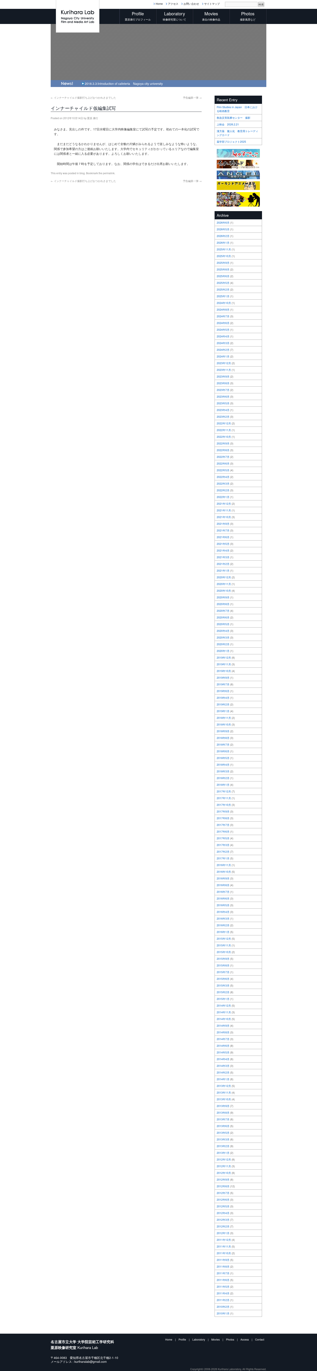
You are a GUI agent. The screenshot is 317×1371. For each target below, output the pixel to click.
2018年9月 (223, 731)
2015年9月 (223, 958)
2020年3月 (223, 637)
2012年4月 (223, 1213)
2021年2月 (223, 564)
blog (82, 173)
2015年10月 (224, 952)
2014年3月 (223, 1065)
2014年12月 (224, 1005)
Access (244, 1339)
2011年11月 (224, 1246)
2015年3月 (223, 985)
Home (159, 3)
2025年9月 (223, 262)
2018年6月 (223, 751)
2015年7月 (223, 972)
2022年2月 (223, 490)
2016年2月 (223, 925)
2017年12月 (224, 791)
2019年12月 (224, 657)
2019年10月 (224, 671)
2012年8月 (223, 1186)
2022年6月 (223, 463)
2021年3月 (223, 557)
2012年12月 (224, 1159)
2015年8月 (223, 965)
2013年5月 (223, 1132)
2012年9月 (223, 1179)
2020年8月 (223, 604)
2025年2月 (223, 289)
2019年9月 (223, 677)
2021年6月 (223, 537)
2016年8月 (223, 885)
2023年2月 (223, 416)
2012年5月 (223, 1206)
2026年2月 (223, 236)
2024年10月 (224, 303)
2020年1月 (223, 651)
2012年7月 (223, 1193)
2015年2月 (223, 992)
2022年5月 (223, 470)
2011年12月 (224, 1239)
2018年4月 (223, 764)
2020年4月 (223, 631)
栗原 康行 (92, 118)
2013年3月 (223, 1139)
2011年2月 (223, 1300)
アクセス (173, 3)
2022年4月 (223, 477)
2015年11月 (224, 945)
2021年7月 (223, 530)
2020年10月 (224, 590)
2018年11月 (224, 717)
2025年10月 (224, 256)
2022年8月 (223, 450)
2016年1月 (223, 932)
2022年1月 (223, 497)
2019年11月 (224, 664)
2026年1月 (223, 242)
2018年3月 (223, 771)
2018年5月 (223, 758)
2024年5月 (223, 329)
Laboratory (198, 1339)
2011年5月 (223, 1286)
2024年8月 (223, 309)
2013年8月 (223, 1112)
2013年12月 (224, 1086)
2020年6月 (223, 617)
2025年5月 (223, 283)
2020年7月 (223, 610)
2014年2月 (223, 1072)
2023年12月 (224, 363)
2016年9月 (223, 878)
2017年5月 (223, 838)
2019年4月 (223, 697)
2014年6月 (223, 1045)
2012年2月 (223, 1226)
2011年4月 (223, 1293)
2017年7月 (223, 825)
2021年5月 (223, 544)
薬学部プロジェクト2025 (231, 141)
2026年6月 (223, 222)
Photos (230, 1339)
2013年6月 (223, 1126)
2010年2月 (223, 1306)
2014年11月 (224, 1012)
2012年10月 (224, 1173)
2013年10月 (224, 1099)
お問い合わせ (191, 3)
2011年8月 (223, 1266)
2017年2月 (223, 851)
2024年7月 (223, 316)
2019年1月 (223, 711)
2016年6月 (223, 898)
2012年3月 (223, 1219)
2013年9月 (223, 1106)
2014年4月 (223, 1059)
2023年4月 (223, 410)
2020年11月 (224, 584)
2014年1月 (223, 1079)
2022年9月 (223, 443)
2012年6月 (223, 1199)
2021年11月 (224, 510)
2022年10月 (224, 436)
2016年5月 (223, 905)
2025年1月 (223, 296)
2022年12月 (224, 423)
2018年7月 (223, 744)
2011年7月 (223, 1273)
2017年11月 (224, 798)
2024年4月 (223, 336)
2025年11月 (224, 249)
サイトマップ (212, 3)
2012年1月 (223, 1233)
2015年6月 (223, 978)
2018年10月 (224, 724)
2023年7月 (223, 390)
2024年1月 (223, 356)
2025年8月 (223, 269)
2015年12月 (224, 938)
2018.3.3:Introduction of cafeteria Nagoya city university (124, 83)
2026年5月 (223, 229)
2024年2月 (223, 349)
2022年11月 (224, 430)
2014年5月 (223, 1052)
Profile (182, 1339)
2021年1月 (223, 570)
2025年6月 (223, 276)
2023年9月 (223, 376)
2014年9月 (223, 1025)
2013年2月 (223, 1146)
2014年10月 (224, 1019)
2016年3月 (223, 918)
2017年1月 (223, 858)
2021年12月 (224, 503)
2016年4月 (223, 912)
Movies (215, 1339)
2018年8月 (223, 738)
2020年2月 (223, 644)
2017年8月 (223, 818)
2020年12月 (224, 577)
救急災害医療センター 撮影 (233, 117)
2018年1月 (223, 784)
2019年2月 (223, 704)
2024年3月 (223, 343)
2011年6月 (223, 1280)
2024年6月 (223, 323)
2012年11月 (224, 1166)
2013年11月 (224, 1092)
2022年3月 (223, 483)
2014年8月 (223, 1032)
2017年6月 (223, 831)
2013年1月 (223, 1152)
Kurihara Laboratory (229, 1369)
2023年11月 (224, 370)
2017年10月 (224, 804)
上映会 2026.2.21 (228, 124)
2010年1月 (223, 1313)
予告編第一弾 (192, 97)
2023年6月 (223, 396)
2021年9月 (223, 523)
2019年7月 (223, 684)
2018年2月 (223, 778)
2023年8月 (223, 383)
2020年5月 (223, 624)
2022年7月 (223, 457)
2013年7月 (223, 1119)
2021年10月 (224, 517)
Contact (259, 1339)
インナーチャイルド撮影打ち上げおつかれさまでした (83, 97)
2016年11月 (224, 865)
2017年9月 (223, 811)
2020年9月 (223, 597)
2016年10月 (224, 871)
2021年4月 (223, 550)
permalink (109, 173)
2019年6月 (223, 691)
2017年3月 (223, 845)
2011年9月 (223, 1260)
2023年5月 (223, 403)
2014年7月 (223, 1039)
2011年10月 (224, 1253)
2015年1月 (223, 999)
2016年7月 (223, 891)
